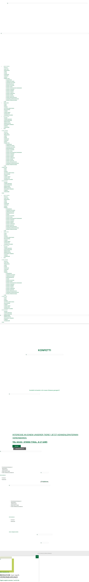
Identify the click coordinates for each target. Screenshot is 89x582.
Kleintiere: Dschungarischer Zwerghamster (14, 87)
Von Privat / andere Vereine (9, 108)
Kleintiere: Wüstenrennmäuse (11, 100)
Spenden (5, 117)
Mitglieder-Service (7, 123)
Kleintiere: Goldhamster (10, 93)
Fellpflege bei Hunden (10, 81)
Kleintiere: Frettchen (10, 156)
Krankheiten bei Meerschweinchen (12, 98)
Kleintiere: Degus (9, 86)
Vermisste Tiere (7, 113)
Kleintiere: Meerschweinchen (11, 97)
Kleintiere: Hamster (9, 94)
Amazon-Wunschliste (8, 120)
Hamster (7, 214)
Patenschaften (6, 127)
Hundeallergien (9, 79)
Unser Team (6, 133)
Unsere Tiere (4, 167)
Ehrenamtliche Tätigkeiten (9, 124)
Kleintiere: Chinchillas (10, 85)
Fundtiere (6, 110)
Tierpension (6, 75)
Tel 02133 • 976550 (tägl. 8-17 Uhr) (29, 442)
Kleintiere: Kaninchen (10, 160)
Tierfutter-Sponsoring (8, 119)
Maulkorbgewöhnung (10, 83)
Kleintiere (6, 106)
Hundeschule (6, 74)
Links (5, 101)
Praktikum (6, 125)
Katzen (5, 105)
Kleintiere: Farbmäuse (10, 89)
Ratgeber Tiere (7, 78)
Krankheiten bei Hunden (10, 82)
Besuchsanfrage (7, 109)
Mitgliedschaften (7, 121)
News (5, 128)
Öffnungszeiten (7, 70)
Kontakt (5, 137)
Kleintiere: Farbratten (10, 90)
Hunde (5, 104)
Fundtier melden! (7, 112)
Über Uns (6, 67)
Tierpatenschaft (7, 256)
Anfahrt (5, 71)
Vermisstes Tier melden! (8, 179)
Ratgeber (6, 207)
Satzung (5, 77)
